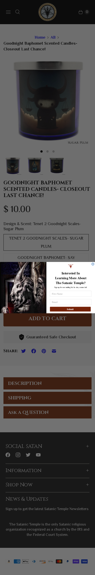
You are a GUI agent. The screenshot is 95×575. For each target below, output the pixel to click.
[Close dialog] (93, 264)
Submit (70, 309)
